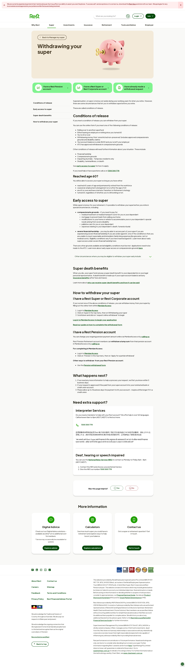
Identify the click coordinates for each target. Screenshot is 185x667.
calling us (145, 336)
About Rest (36, 581)
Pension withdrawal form (95, 365)
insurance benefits (81, 278)
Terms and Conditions (56, 593)
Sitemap (50, 587)
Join (149, 16)
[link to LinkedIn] (37, 570)
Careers (35, 587)
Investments (69, 25)
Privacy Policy (37, 599)
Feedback (35, 593)
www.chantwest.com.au (132, 653)
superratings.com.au (101, 651)
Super (51, 25)
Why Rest (35, 25)
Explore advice (51, 548)
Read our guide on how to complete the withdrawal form (97, 325)
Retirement (107, 25)
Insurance (88, 25)
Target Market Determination (131, 598)
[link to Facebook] (32, 570)
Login (136, 16)
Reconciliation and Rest (40, 637)
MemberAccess (104, 305)
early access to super (86, 166)
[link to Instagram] (41, 570)
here (141, 248)
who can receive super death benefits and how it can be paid (113, 283)
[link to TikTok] (50, 570)
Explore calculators (92, 548)
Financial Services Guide (126, 595)
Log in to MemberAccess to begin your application (95, 320)
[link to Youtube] (45, 570)
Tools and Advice (128, 25)
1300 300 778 (87, 425)
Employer (149, 25)
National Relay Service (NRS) (100, 460)
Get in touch (134, 548)
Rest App (132, 4)
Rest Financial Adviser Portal (59, 599)
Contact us (52, 581)
